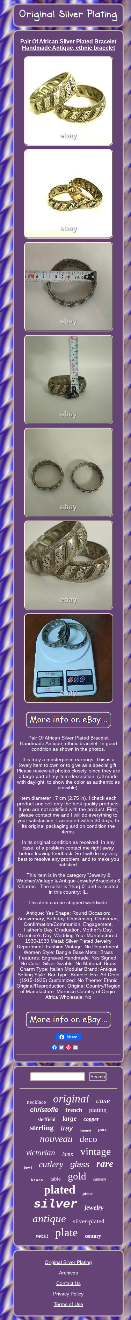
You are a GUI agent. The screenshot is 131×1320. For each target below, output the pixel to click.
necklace (36, 1102)
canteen (99, 1179)
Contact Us (68, 1283)
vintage (95, 1151)
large (70, 1118)
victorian (40, 1152)
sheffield (47, 1119)
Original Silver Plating (68, 1262)
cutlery (51, 1164)
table (55, 1179)
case (103, 1100)
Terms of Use (68, 1304)
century (93, 1236)
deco (88, 1139)
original (71, 1098)
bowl (28, 1167)
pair (102, 1129)
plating (98, 1109)
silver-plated (88, 1221)
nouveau (56, 1138)
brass (37, 1180)
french (73, 1110)
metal (42, 1236)
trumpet (85, 1130)
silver (56, 1204)
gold (77, 1176)
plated (59, 1189)
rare (104, 1164)
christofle (44, 1109)
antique (49, 1218)
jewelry (94, 1207)
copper (91, 1119)
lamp (67, 1154)
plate (66, 1232)
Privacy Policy (68, 1294)
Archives (68, 1273)
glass (79, 1164)
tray (67, 1128)
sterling (42, 1127)
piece (87, 1193)
